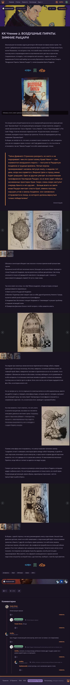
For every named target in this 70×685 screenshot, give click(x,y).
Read (13, 573)
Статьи (18, 2)
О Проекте (13, 680)
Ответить (61, 614)
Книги (27, 573)
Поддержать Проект (35, 681)
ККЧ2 (33, 573)
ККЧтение (20, 573)
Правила (5, 680)
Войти (61, 2)
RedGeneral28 (19, 619)
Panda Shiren (14, 606)
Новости (25, 2)
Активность (62, 8)
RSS (24, 680)
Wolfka (12, 633)
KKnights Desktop (58, 680)
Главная (11, 2)
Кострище (32, 2)
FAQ (20, 680)
